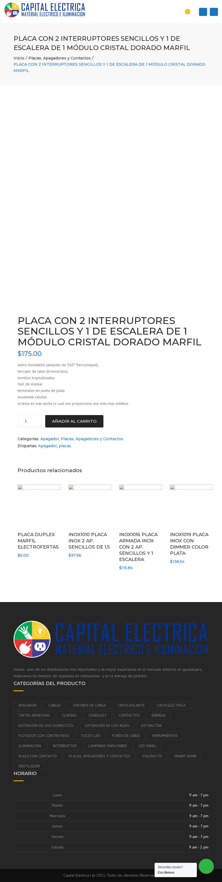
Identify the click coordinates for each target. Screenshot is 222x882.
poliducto (152, 756)
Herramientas (165, 735)
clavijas (69, 715)
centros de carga (89, 705)
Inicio (19, 58)
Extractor (151, 725)
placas (65, 445)
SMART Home (185, 756)
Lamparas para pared (108, 745)
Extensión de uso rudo (107, 725)
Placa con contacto (37, 756)
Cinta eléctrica (171, 705)
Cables (54, 705)
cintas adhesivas (34, 715)
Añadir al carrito (74, 421)
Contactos (129, 715)
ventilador (29, 766)
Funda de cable (126, 735)
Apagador (49, 438)
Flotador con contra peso (43, 735)
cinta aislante (131, 705)
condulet (98, 715)
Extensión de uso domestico (45, 725)
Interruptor (65, 745)
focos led (90, 735)
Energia (158, 715)
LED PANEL (147, 745)
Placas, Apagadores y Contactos (59, 58)
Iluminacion (29, 745)
